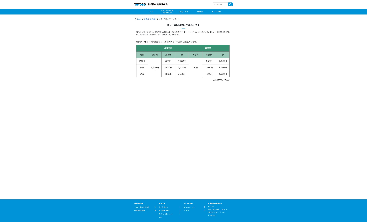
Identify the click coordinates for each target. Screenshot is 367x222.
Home (139, 19)
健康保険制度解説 (150, 19)
